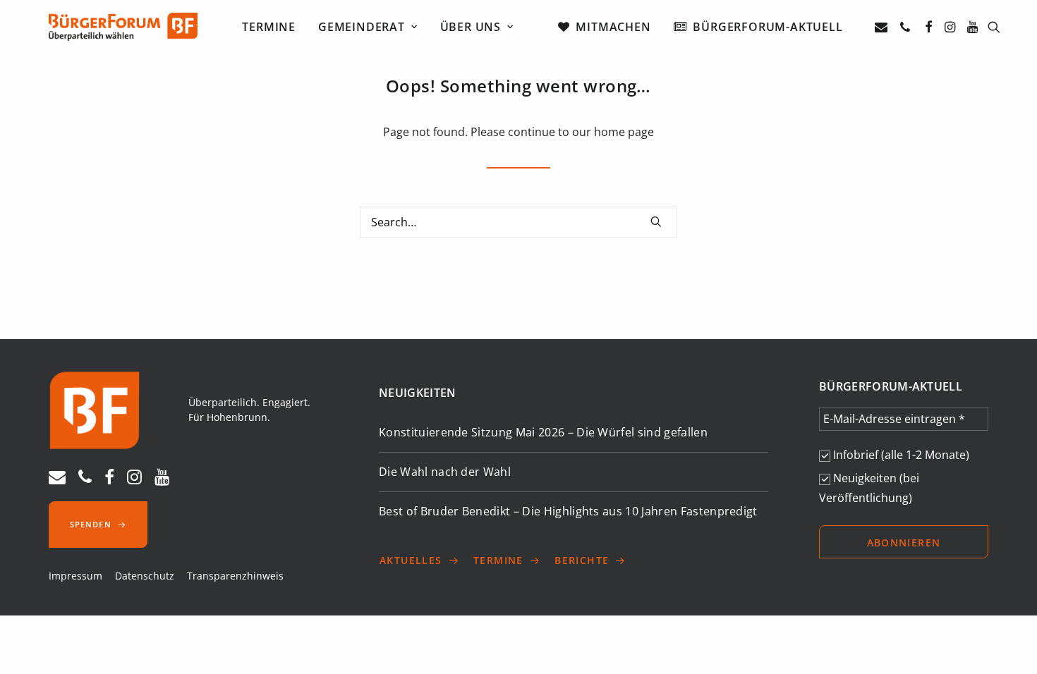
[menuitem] (268, 27)
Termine (269, 27)
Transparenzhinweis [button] (235, 575)
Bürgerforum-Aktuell (767, 27)
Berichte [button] (581, 560)
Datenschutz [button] (144, 575)
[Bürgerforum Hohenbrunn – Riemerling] (123, 27)
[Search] (518, 222)
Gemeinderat (361, 27)
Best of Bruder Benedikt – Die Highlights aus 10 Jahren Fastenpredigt (568, 511)
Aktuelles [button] (411, 560)
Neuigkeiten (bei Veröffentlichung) (869, 488)
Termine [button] (498, 560)
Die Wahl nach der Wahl (445, 471)
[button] (883, 27)
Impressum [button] (75, 575)
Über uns (470, 27)
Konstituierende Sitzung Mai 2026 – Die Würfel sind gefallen (543, 432)
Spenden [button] (90, 524)
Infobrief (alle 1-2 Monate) (899, 454)
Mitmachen (613, 27)
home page (624, 132)
